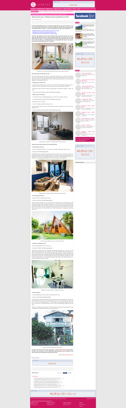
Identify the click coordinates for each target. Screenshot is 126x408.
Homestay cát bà (41, 9)
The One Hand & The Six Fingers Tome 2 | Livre (88, 80)
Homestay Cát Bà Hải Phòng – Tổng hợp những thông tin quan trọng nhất (88, 35)
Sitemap (80, 406)
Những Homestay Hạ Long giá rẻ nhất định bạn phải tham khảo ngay (46, 382)
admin (40, 19)
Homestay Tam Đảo (67, 9)
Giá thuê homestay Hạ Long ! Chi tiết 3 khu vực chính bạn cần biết (44, 33)
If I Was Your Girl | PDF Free (87, 73)
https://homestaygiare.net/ (68, 354)
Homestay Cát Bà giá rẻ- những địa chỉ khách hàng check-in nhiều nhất (89, 43)
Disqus (65, 372)
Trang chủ (33, 9)
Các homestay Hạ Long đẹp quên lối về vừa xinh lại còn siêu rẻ (45, 379)
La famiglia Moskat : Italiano (87, 99)
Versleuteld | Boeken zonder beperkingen (88, 132)
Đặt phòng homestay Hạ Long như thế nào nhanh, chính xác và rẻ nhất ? (45, 30)
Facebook (69, 372)
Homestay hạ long (58, 9)
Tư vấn (78, 9)
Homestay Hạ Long (50, 404)
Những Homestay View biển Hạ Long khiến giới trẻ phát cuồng (44, 32)
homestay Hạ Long (63, 349)
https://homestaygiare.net (81, 140)
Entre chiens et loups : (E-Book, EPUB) (88, 106)
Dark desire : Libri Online (86, 125)
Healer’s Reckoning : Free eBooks (88, 118)
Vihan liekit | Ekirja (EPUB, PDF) (87, 86)
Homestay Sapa (49, 9)
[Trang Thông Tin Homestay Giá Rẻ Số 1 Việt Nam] (40, 1)
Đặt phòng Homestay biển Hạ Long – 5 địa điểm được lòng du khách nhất (67, 11)
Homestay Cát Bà (34, 404)
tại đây (92, 138)
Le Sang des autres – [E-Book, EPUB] (88, 113)
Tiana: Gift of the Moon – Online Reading (88, 93)
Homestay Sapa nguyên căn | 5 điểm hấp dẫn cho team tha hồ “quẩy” (88, 26)
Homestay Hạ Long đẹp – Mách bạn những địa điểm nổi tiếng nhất (46, 381)
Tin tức (74, 9)
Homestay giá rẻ (82, 404)
